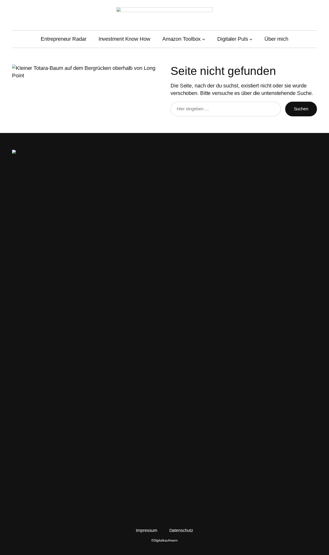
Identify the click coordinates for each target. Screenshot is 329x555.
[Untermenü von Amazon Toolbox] (203, 39)
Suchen (301, 108)
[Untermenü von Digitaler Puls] (250, 39)
